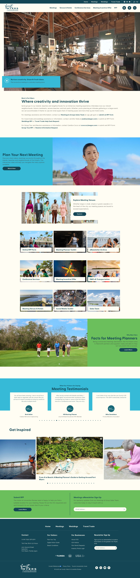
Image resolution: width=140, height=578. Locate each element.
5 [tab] (49, 420)
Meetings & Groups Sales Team (72, 115)
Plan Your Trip (51, 539)
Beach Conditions (52, 545)
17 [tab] (78, 420)
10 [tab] (61, 420)
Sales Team (94, 309)
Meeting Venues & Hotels (32, 309)
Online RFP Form (29, 250)
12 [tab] (66, 420)
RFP (115, 8)
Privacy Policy (66, 566)
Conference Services (82, 8)
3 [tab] (44, 420)
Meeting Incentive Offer (102, 8)
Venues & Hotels (66, 8)
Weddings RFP (27, 121)
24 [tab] (95, 420)
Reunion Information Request (46, 128)
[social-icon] (124, 8)
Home (86, 2)
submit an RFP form (106, 115)
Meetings (94, 2)
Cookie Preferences (54, 566)
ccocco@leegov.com (89, 125)
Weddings (104, 2)
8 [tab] (56, 420)
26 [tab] (100, 420)
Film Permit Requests (78, 545)
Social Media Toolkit (64, 309)
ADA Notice (75, 542)
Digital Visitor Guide (53, 542)
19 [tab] (83, 420)
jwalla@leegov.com (89, 119)
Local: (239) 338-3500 (28, 539)
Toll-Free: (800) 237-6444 (30, 543)
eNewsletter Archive (98, 250)
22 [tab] (90, 420)
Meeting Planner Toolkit (66, 250)
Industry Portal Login (78, 548)
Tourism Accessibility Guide (79, 566)
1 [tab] (39, 420)
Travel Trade (115, 2)
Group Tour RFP (27, 128)
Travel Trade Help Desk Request (47, 121)
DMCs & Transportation (100, 279)
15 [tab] (73, 420)
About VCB (74, 539)
